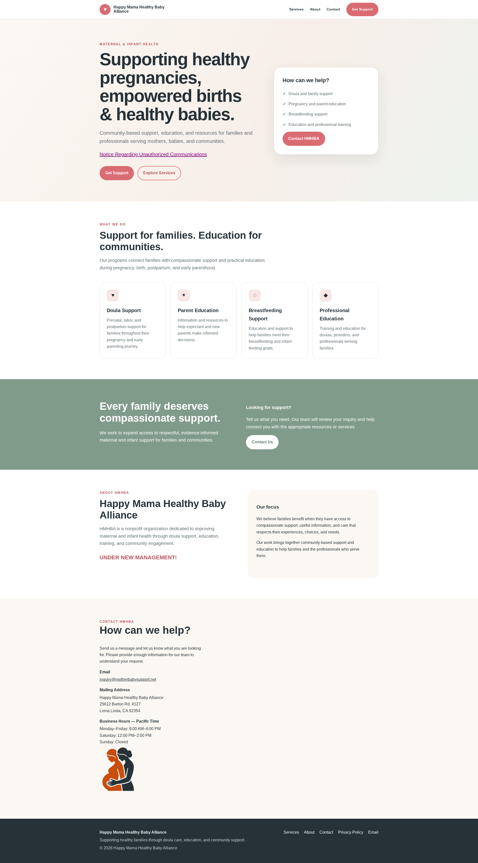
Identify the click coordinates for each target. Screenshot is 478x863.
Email (373, 832)
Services (296, 9)
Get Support (362, 9)
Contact (333, 9)
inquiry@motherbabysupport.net (128, 679)
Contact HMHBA (303, 138)
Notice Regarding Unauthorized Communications (153, 154)
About (315, 9)
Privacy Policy (350, 832)
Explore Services (159, 173)
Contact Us (262, 442)
